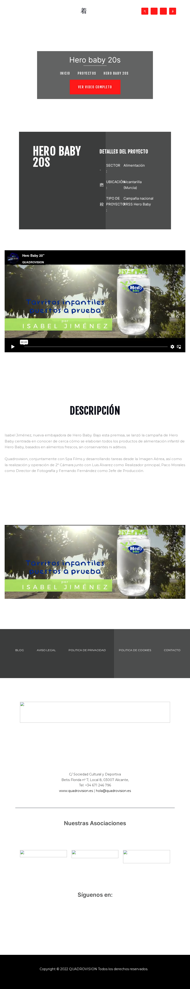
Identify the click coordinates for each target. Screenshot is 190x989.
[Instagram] (114, 920)
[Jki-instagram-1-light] (172, 11)
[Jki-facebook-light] (144, 11)
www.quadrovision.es (76, 791)
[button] (95, 87)
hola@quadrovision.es (113, 791)
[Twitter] (154, 11)
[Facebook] (76, 920)
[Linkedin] (163, 11)
